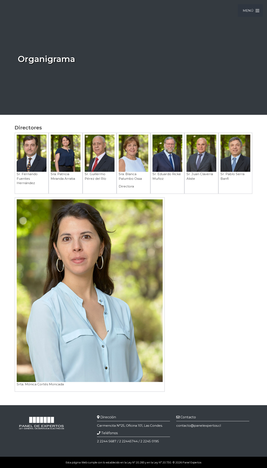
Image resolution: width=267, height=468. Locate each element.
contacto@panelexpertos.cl (198, 426)
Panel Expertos (192, 462)
